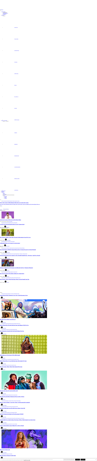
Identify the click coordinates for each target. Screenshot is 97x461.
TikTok (5, 197)
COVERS (4, 14)
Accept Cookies (83, 459)
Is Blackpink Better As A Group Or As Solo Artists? (10, 243)
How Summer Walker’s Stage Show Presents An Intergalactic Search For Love (15, 237)
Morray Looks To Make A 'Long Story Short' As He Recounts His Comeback (15, 402)
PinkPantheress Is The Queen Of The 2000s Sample (10, 355)
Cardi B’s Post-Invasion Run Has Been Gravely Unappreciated (12, 224)
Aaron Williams (10, 221)
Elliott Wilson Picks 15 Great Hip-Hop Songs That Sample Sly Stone (13, 360)
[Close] (96, 459)
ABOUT (3, 192)
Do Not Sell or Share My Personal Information (69, 459)
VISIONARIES (3, 11)
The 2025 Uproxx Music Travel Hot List (8, 319)
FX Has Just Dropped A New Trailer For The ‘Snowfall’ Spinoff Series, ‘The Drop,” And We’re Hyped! (20, 255)
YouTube (6, 196)
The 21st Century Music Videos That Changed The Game (11, 366)
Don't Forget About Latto (5, 449)
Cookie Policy (4, 194)
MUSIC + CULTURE (4, 120)
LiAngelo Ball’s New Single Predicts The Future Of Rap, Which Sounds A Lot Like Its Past (17, 419)
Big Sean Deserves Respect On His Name (8, 455)
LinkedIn (6, 198)
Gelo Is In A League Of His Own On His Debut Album (10, 219)
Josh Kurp (8, 270)
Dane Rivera (8, 252)
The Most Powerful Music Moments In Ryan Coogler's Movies (12, 396)
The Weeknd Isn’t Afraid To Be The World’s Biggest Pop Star (12, 331)
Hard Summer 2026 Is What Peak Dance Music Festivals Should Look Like (14, 279)
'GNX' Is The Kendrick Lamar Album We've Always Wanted (12, 425)
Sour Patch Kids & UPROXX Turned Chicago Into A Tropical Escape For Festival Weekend (18, 249)
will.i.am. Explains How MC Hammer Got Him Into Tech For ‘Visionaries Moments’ (16, 267)
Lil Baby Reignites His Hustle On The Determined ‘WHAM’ (12, 414)
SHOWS (3, 15)
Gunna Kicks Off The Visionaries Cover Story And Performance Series (14, 295)
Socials (4, 195)
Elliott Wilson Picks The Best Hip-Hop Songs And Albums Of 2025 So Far (14, 325)
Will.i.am (4, 298)
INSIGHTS (3, 191)
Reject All (78, 459)
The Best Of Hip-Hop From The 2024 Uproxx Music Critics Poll (12, 408)
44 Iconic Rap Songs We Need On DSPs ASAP (9, 390)
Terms (4, 193)
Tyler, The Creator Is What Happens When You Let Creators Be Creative (14, 202)
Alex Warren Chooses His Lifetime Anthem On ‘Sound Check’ (12, 273)
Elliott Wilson (7, 227)
